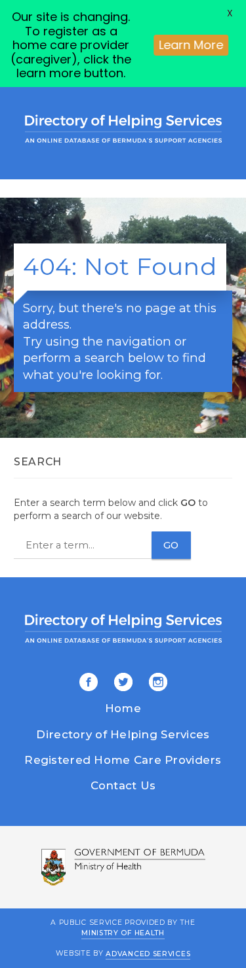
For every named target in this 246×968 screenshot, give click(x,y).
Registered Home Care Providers (122, 759)
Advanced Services (148, 953)
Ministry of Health (123, 933)
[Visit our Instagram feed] (156, 683)
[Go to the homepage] (123, 129)
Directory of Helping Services (122, 734)
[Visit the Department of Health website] (123, 867)
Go (171, 545)
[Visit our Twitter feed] (121, 683)
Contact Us (123, 785)
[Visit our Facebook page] (88, 683)
